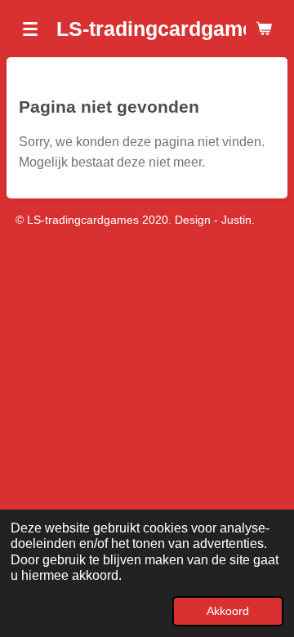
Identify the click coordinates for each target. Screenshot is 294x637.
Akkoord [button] (228, 610)
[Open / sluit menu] (30, 28)
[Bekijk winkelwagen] (264, 28)
